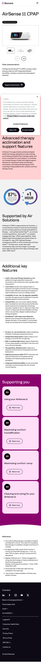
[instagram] (15, 595)
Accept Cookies (27, 130)
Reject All (12, 130)
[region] (20, 114)
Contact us (6, 647)
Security (6, 629)
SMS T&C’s (6, 642)
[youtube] (22, 595)
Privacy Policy (8, 633)
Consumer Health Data (11, 624)
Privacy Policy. (12, 116)
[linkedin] (3, 595)
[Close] (37, 96)
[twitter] (28, 595)
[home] (7, 3)
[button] (13, 84)
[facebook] (9, 595)
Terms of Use (7, 638)
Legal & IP (6, 620)
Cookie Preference (20, 124)
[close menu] (37, 3)
